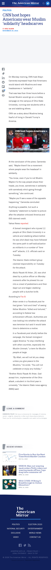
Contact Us (35, 537)
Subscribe (48, 3)
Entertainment (35, 528)
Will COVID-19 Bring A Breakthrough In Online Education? (30, 483)
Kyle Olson (9, 29)
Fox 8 (23, 296)
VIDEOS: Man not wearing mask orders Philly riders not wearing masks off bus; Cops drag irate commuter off (33, 469)
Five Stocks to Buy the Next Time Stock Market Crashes (32, 455)
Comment (3, 91)
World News (35, 532)
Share (3, 69)
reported (24, 223)
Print (3, 95)
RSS (29, 545)
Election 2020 (35, 524)
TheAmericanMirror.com (25, 512)
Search (43, 3)
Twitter (24, 545)
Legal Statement (19, 553)
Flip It (3, 86)
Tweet (3, 73)
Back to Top (33, 553)
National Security (16, 528)
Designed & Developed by (25, 560)
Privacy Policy (32, 551)
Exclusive (16, 532)
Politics (16, 524)
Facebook (20, 545)
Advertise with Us (18, 551)
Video (15, 537)
